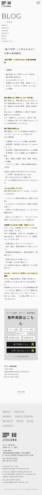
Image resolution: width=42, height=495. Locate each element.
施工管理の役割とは (13, 77)
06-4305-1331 (23, 356)
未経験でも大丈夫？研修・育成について (21, 83)
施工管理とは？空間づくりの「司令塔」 (21, 74)
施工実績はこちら (21, 344)
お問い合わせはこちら (21, 350)
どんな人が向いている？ (15, 80)
